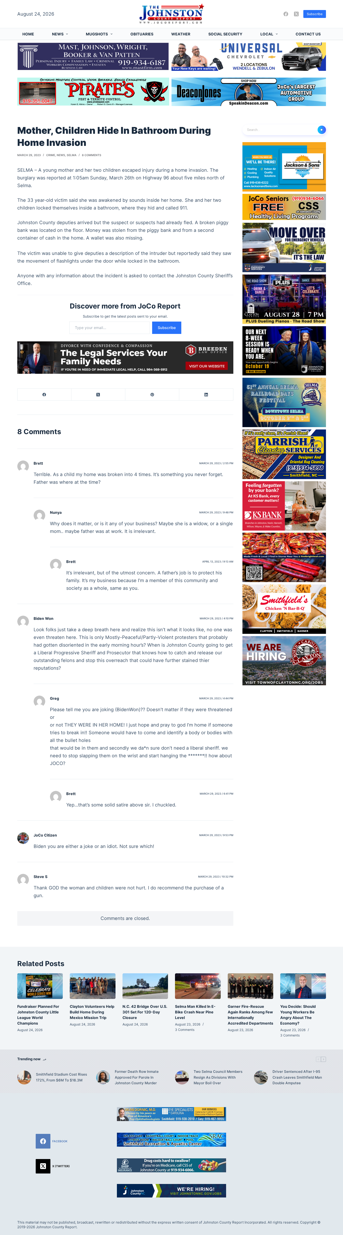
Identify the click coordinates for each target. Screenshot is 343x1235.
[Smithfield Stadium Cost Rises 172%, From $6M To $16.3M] (24, 1077)
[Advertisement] (290, 1136)
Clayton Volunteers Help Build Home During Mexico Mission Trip (92, 1012)
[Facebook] (286, 14)
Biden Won (43, 618)
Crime (50, 155)
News (57, 34)
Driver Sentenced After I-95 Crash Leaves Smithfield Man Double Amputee (297, 1077)
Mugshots (97, 34)
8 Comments (91, 155)
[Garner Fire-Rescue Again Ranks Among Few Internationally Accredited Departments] (250, 986)
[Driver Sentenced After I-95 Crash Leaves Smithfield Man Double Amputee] (261, 1077)
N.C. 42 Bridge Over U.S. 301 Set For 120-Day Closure (144, 1012)
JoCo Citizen (45, 835)
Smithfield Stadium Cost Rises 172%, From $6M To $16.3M (61, 1077)
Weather (180, 34)
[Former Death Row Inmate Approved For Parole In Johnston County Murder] (103, 1077)
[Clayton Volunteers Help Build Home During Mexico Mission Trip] (93, 986)
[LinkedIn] (206, 395)
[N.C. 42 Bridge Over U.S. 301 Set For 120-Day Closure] (145, 986)
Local (266, 34)
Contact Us (308, 34)
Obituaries (141, 34)
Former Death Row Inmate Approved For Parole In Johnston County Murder (137, 1077)
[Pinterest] (152, 395)
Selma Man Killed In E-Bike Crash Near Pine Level (195, 1012)
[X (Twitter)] (296, 14)
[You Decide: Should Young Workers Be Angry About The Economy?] (303, 986)
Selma (72, 155)
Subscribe (314, 14)
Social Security (225, 34)
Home (28, 34)
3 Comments (184, 1030)
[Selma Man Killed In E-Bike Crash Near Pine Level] (198, 986)
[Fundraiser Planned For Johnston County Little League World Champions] (40, 986)
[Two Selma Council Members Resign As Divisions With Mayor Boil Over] (182, 1077)
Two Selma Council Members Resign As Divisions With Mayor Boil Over (218, 1077)
